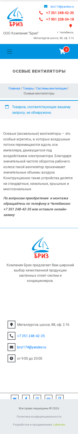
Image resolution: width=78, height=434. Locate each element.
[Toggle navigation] (9, 51)
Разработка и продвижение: (39, 424)
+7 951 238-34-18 (60, 19)
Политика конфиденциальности (39, 416)
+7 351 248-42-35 (60, 13)
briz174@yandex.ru (62, 6)
